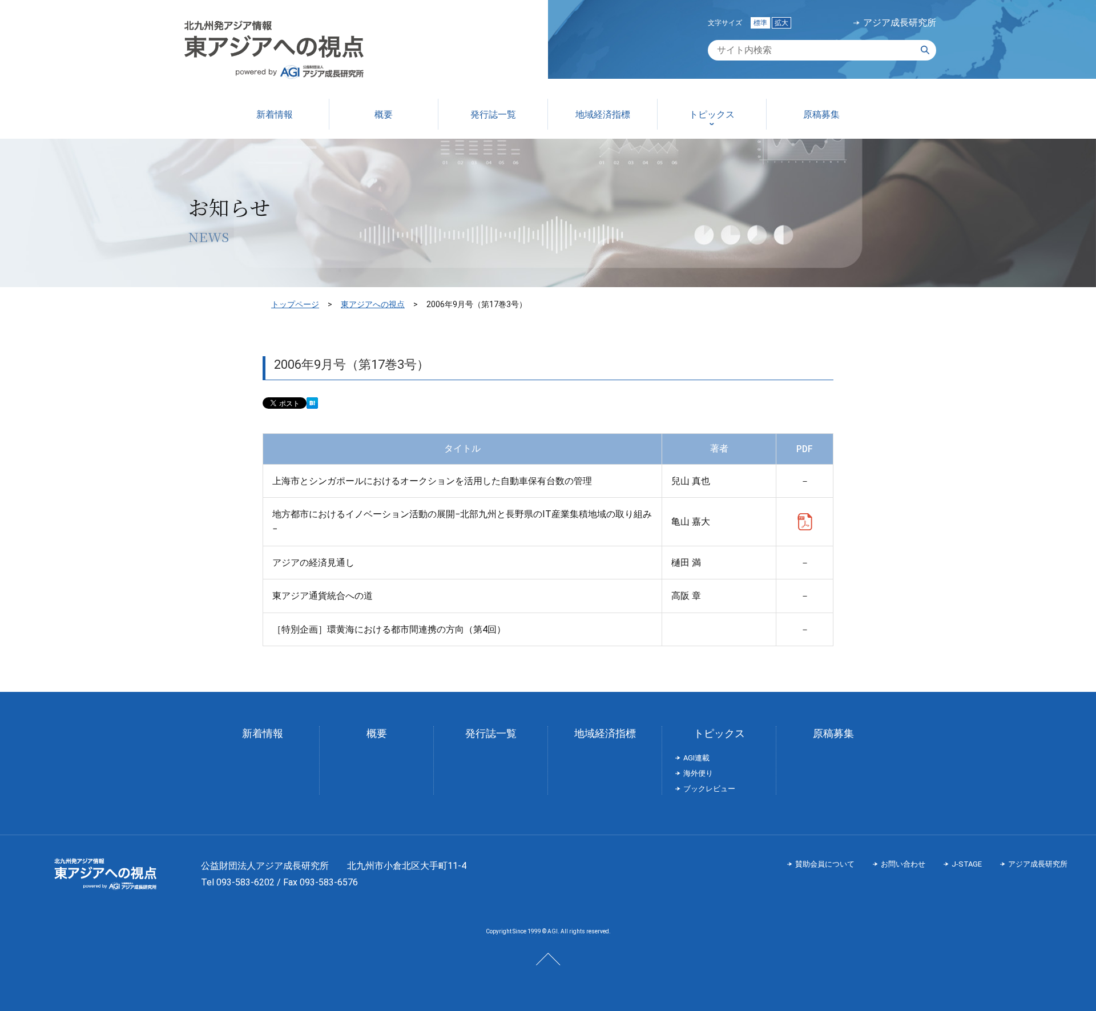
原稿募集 (833, 733)
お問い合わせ (903, 864)
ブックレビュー (709, 788)
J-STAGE (967, 864)
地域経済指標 (605, 733)
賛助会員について (825, 864)
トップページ (295, 304)
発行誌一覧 (491, 733)
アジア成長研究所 (899, 23)
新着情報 (262, 733)
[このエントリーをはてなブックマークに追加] (312, 403)
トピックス (719, 733)
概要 (376, 733)
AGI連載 (696, 758)
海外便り (698, 773)
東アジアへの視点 (373, 304)
